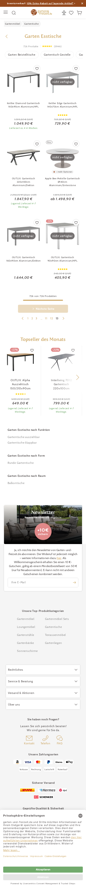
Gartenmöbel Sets (57, 619)
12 (51, 318)
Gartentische (53, 627)
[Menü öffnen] (6, 13)
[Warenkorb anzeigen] (80, 12)
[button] (77, 377)
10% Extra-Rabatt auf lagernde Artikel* (50, 3)
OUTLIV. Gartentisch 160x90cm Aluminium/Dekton (23, 259)
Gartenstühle (25, 635)
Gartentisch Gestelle (57, 54)
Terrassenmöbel (55, 635)
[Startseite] (41, 13)
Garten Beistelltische (21, 54)
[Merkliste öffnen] (72, 12)
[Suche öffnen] (13, 12)
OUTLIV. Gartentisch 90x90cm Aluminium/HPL (63, 259)
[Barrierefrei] (64, 12)
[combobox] (41, 319)
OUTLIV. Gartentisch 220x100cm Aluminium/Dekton (23, 182)
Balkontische (16, 483)
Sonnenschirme (27, 651)
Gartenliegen (53, 643)
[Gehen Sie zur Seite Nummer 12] (23, 319)
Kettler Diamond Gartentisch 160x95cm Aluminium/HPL (23, 105)
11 (46, 318)
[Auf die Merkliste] (37, 68)
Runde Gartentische (21, 463)
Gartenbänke (25, 643)
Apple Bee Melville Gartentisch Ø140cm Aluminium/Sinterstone (62, 182)
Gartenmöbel (25, 619)
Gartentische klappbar (22, 442)
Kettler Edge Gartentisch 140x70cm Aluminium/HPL (62, 105)
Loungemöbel (26, 627)
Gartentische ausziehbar (24, 437)
